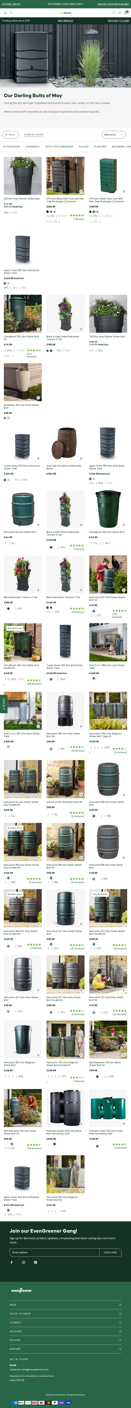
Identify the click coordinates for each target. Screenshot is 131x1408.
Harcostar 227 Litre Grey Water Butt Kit (106, 999)
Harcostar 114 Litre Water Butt (20, 532)
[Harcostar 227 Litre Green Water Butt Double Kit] (108, 908)
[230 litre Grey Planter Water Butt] (23, 176)
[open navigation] (5, 13)
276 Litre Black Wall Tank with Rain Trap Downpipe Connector (65, 200)
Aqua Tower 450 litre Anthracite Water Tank (21, 1198)
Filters (11, 134)
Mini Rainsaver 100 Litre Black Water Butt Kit (105, 1064)
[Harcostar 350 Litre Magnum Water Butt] (23, 1040)
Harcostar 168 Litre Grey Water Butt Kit (63, 735)
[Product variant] (47, 212)
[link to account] (119, 12)
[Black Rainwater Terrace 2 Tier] (23, 574)
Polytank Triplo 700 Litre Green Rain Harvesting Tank (106, 1132)
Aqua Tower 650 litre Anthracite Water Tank (107, 467)
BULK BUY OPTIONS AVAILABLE (113, 4)
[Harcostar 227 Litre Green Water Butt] (65, 908)
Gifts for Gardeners (59, 146)
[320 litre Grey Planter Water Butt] (108, 314)
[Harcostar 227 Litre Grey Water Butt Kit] (108, 974)
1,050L (107, 747)
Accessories (11, 146)
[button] (4, 704)
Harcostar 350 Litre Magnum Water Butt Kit (62, 1198)
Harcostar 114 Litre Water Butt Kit (64, 802)
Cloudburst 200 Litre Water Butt (106, 532)
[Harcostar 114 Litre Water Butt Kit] (65, 779)
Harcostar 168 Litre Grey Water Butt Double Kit (21, 932)
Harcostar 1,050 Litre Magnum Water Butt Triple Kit (105, 735)
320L (14, 212)
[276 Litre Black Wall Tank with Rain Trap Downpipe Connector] (65, 176)
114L (13, 543)
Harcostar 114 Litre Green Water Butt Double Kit (21, 803)
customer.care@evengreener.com (29, 1369)
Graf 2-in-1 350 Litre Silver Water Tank (22, 735)
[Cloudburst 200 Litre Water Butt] (108, 509)
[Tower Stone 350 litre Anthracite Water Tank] (65, 642)
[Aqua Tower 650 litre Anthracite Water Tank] (108, 443)
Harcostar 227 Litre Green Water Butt (64, 932)
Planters (100, 146)
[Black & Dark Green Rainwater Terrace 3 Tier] (65, 509)
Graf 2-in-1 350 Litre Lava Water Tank (106, 667)
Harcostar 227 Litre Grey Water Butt (21, 999)
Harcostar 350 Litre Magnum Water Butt (19, 1064)
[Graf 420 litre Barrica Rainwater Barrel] (65, 443)
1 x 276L (50, 216)
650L (24, 287)
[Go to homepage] (65, 13)
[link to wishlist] (114, 12)
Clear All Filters (34, 134)
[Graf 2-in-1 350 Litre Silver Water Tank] (23, 711)
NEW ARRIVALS (65, 20)
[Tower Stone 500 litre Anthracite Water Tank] (23, 443)
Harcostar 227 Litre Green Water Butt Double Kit (107, 932)
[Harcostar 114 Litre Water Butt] (23, 509)
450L (15, 287)
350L (6, 287)
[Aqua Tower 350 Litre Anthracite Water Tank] (23, 247)
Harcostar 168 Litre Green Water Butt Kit (64, 866)
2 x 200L (20, 350)
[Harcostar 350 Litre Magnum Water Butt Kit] (65, 1174)
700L (63, 1076)
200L (67, 350)
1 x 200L (8, 350)
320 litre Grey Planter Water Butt (107, 336)
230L (6, 212)
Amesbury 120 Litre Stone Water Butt (21, 406)
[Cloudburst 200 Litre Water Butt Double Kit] (23, 642)
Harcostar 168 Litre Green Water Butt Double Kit (21, 866)
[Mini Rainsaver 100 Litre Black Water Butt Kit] (108, 1040)
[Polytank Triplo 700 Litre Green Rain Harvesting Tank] (108, 1108)
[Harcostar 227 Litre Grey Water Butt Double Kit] (65, 974)
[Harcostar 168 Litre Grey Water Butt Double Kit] (23, 908)
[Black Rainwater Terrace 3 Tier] (65, 574)
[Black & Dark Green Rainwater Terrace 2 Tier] (65, 314)
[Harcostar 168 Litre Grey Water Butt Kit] (65, 711)
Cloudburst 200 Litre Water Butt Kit (21, 338)
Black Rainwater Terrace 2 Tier (20, 597)
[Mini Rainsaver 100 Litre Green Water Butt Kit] (23, 1108)
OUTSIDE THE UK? (11, 4)
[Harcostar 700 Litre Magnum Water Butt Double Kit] (65, 1040)
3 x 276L (53, 221)
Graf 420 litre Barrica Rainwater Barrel (63, 467)
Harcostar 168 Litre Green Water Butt (107, 803)
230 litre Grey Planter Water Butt (22, 198)
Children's (33, 146)
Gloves (84, 146)
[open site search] (11, 12)
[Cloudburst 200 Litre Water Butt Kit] (23, 314)
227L (99, 615)
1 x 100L (110, 1076)
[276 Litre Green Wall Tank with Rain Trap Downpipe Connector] (108, 176)
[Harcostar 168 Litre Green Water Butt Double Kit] (23, 842)
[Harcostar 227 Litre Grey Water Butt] (23, 974)
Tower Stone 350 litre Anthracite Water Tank (64, 667)
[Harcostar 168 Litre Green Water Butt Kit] (65, 842)
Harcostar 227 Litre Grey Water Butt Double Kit (63, 999)
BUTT (9, 356)
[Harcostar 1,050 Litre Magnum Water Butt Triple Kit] (108, 711)
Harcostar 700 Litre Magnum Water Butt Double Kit (62, 1064)
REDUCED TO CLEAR (118, 20)
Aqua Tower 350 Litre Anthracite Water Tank (21, 272)
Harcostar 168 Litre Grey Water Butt (106, 866)
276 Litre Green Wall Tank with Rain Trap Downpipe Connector (106, 200)
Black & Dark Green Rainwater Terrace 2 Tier (62, 338)
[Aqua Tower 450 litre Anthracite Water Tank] (23, 1174)
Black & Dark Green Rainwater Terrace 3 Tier (62, 533)
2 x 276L (62, 216)
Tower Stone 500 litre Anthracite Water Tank (22, 467)
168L (62, 748)
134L (59, 350)
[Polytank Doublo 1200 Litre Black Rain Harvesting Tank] (65, 1108)
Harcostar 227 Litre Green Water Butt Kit (107, 599)
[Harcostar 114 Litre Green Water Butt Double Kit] (23, 779)
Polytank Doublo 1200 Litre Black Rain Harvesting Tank (63, 1132)
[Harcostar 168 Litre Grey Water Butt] (108, 842)
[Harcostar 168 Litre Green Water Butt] (108, 779)
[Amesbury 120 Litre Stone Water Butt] (23, 382)
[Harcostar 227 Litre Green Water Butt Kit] (108, 574)
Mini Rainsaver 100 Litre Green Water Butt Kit (20, 1132)
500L (25, 479)
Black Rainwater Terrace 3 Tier (63, 597)
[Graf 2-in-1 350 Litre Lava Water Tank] (108, 642)
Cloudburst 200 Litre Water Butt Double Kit (21, 667)
